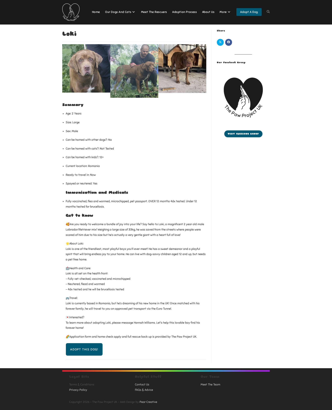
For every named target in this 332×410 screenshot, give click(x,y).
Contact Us (142, 384)
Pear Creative (148, 402)
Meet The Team (210, 384)
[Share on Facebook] (228, 42)
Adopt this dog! (84, 349)
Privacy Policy (78, 390)
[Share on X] (220, 42)
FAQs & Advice (144, 390)
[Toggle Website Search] (268, 12)
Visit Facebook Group (243, 134)
